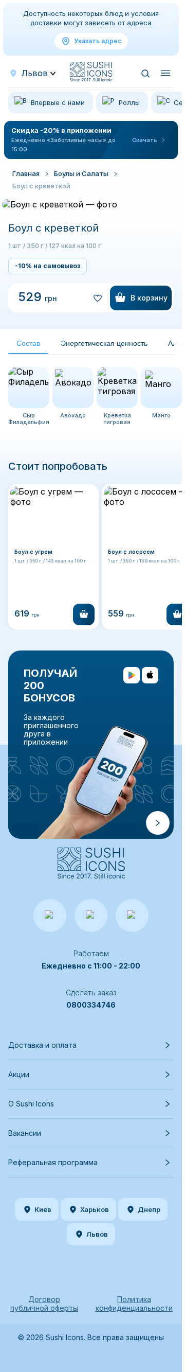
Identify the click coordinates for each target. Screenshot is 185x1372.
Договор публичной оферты (44, 1303)
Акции (18, 1074)
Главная (26, 173)
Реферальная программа (53, 1162)
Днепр (149, 1209)
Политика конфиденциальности (134, 1303)
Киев (42, 1209)
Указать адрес (97, 41)
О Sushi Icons (31, 1103)
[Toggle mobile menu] (165, 73)
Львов (97, 1234)
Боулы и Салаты (81, 173)
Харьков (94, 1209)
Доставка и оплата (42, 1045)
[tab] (28, 343)
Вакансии (24, 1133)
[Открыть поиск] (145, 73)
